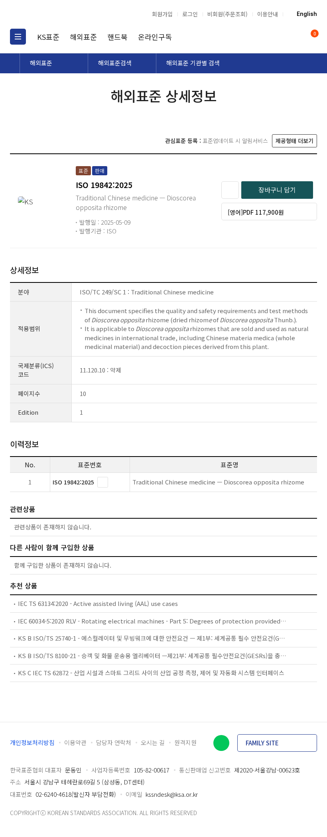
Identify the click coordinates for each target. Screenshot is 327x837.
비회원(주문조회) (227, 14)
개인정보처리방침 (32, 742)
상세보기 (102, 482)
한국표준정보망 (52, 14)
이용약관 (75, 742)
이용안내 (267, 14)
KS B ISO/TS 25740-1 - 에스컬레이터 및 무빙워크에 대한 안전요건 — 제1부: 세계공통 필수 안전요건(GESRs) (152, 638)
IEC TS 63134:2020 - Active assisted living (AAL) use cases (98, 603)
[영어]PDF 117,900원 (256, 212)
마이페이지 (294, 36)
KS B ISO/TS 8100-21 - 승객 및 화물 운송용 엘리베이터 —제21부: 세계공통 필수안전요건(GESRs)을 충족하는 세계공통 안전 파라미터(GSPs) (152, 655)
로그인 (190, 14)
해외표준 (83, 36)
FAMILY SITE (262, 743)
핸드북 (117, 36)
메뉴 (18, 37)
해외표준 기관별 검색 (193, 63)
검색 (279, 36)
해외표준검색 (115, 63)
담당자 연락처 (113, 742)
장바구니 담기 (277, 189)
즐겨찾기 (230, 190)
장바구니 (314, 34)
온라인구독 (155, 36)
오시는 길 (153, 742)
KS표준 (48, 36)
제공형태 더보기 (294, 141)
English (307, 14)
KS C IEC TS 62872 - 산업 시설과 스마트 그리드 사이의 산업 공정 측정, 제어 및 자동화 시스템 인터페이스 (151, 672)
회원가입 (162, 14)
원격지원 (185, 742)
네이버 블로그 (221, 743)
